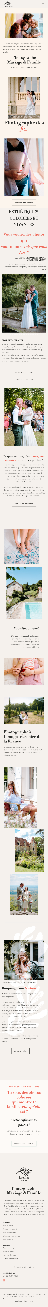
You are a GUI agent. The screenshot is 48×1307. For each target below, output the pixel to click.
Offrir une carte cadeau (11, 1236)
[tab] (10, 334)
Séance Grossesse (9, 1232)
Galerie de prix (8, 1248)
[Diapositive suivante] (44, 303)
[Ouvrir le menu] (43, 4)
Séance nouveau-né (10, 1229)
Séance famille (8, 1225)
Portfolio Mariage (9, 1251)
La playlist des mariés (10, 1258)
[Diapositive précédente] (3, 303)
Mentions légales (10, 1299)
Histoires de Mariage (10, 1255)
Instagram (28, 1301)
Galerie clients (8, 1239)
